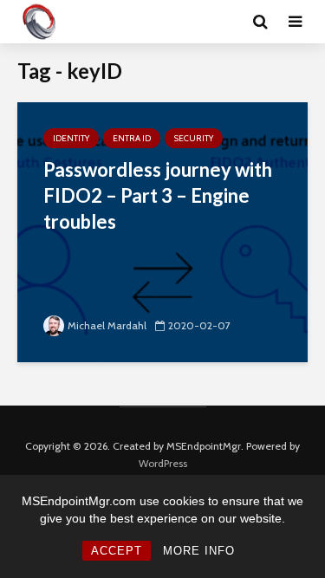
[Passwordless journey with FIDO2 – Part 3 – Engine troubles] (162, 231)
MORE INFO (199, 550)
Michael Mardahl (107, 325)
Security (193, 138)
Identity (71, 138)
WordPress (163, 463)
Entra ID (132, 138)
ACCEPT (116, 550)
